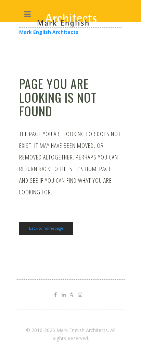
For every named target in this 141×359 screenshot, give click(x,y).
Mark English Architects (48, 32)
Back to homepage (46, 228)
